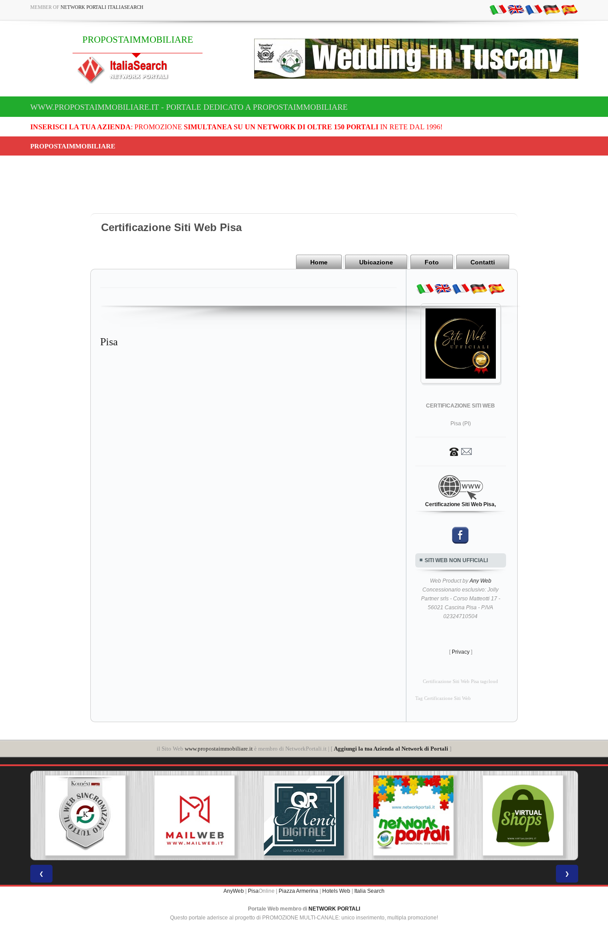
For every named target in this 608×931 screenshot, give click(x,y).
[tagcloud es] (569, 9)
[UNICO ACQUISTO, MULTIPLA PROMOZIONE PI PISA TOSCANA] (413, 815)
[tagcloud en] (516, 9)
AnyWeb (233, 891)
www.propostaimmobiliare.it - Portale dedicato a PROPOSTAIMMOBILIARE (189, 107)
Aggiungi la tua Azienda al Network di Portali (391, 748)
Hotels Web (336, 891)
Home (319, 262)
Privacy (461, 652)
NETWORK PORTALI (334, 909)
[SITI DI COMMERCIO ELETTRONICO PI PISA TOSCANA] (523, 815)
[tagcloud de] (551, 9)
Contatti (482, 262)
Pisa (253, 891)
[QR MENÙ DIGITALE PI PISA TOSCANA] (304, 815)
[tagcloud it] (498, 9)
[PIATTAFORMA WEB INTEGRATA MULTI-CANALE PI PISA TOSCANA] (85, 815)
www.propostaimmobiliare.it (219, 748)
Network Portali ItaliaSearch (102, 7)
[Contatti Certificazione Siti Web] (461, 451)
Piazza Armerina (298, 891)
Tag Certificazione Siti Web (443, 698)
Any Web (480, 581)
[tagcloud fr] (534, 9)
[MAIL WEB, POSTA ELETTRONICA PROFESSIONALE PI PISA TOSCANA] (194, 815)
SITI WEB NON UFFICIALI (456, 560)
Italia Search (369, 891)
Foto (432, 262)
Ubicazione (376, 262)
